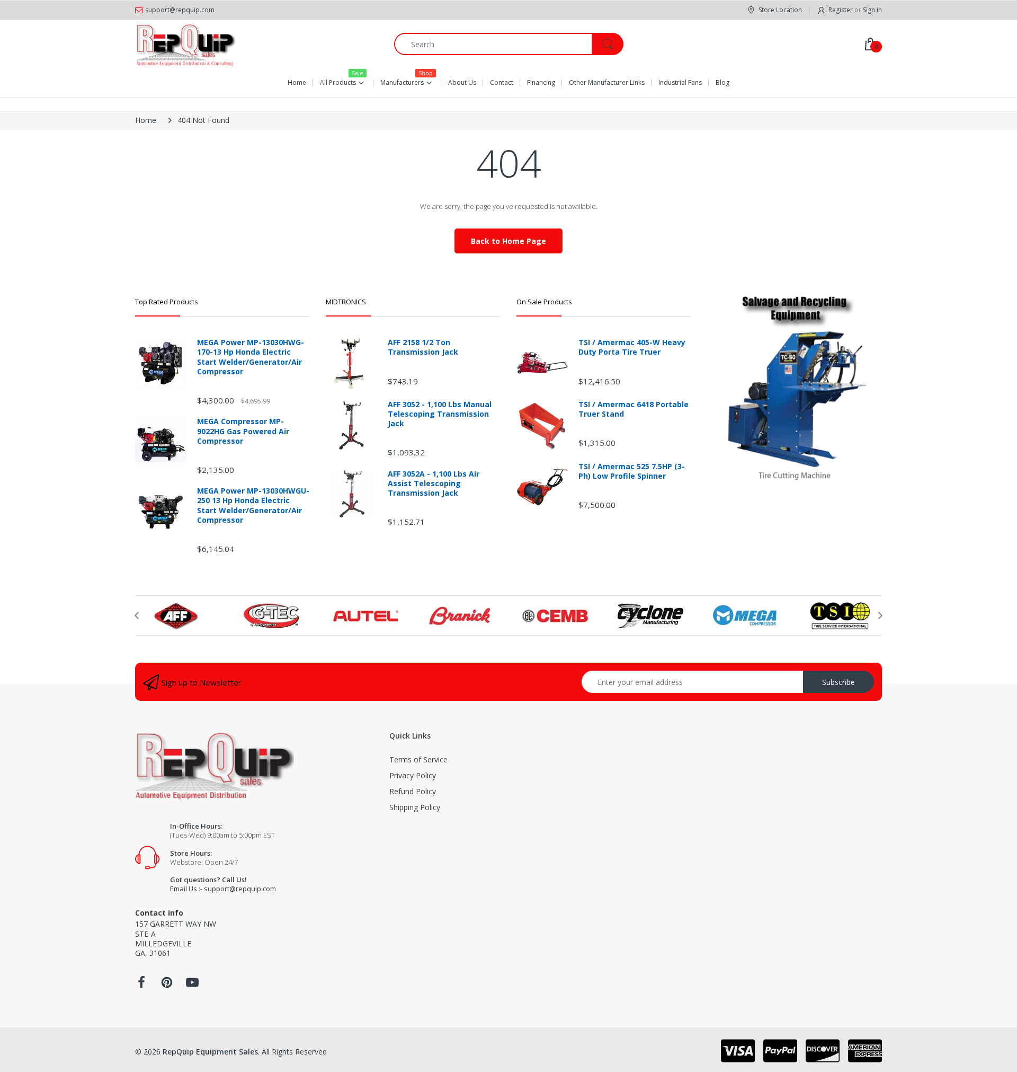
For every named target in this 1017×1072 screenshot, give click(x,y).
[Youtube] (192, 985)
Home (145, 120)
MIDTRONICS (346, 301)
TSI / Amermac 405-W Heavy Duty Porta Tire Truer (631, 347)
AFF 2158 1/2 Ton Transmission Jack (423, 347)
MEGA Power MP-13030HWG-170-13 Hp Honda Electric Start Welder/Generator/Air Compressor (250, 357)
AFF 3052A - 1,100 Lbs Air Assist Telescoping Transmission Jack (433, 483)
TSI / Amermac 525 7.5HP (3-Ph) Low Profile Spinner (631, 471)
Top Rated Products (166, 301)
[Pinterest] (166, 985)
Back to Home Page (508, 241)
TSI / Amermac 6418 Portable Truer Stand (633, 409)
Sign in (872, 9)
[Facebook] (141, 985)
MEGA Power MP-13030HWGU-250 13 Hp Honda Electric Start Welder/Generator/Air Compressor (253, 505)
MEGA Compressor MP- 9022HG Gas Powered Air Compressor (243, 431)
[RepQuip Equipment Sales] (185, 44)
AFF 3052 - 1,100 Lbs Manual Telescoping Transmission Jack (440, 414)
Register (840, 9)
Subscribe (838, 682)
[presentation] (136, 615)
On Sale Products (544, 301)
